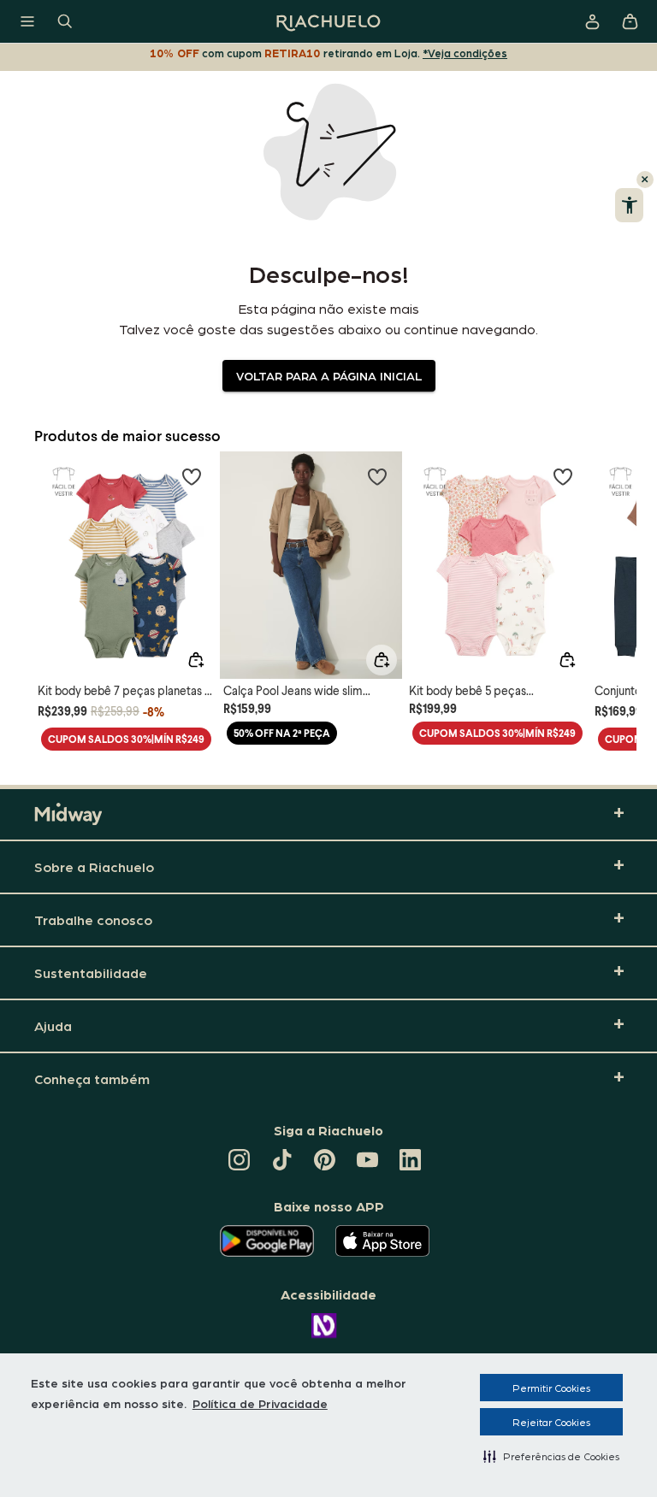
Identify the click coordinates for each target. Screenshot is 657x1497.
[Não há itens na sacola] (630, 21)
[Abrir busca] (65, 21)
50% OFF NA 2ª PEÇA (282, 733)
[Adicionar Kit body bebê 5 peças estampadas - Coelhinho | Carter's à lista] (563, 476)
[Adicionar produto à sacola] (196, 660)
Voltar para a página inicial (329, 375)
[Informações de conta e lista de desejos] (592, 21)
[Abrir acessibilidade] (629, 205)
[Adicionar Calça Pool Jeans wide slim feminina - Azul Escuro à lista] (377, 476)
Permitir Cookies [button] (551, 1387)
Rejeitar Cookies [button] (551, 1422)
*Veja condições (465, 52)
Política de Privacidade (260, 1403)
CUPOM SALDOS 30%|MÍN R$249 (126, 739)
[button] (551, 1456)
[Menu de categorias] (27, 21)
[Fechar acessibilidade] (645, 179)
